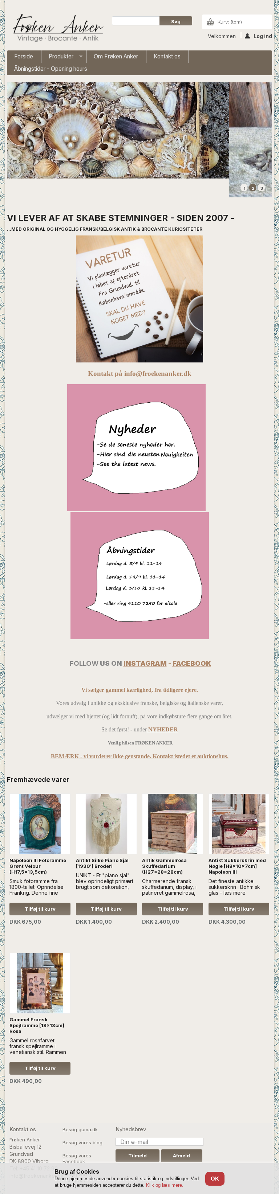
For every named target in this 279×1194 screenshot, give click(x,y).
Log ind (263, 35)
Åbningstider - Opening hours (50, 68)
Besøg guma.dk (80, 1129)
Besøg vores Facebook (76, 1158)
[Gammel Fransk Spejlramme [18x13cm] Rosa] (39, 983)
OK (215, 1178)
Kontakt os (167, 56)
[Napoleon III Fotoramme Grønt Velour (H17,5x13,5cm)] (39, 823)
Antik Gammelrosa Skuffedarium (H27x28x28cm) (164, 866)
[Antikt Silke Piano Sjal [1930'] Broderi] (106, 823)
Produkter (57, 58)
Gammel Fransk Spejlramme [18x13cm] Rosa (36, 1025)
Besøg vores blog (82, 1142)
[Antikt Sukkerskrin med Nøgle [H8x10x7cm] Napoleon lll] (239, 823)
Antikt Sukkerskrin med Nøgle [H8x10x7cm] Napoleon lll (237, 866)
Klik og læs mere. (164, 1185)
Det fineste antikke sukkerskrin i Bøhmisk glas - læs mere (234, 886)
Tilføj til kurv (40, 909)
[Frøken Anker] (57, 29)
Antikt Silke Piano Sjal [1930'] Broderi (102, 863)
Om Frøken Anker (116, 56)
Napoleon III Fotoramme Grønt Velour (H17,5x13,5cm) (37, 866)
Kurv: (230, 22)
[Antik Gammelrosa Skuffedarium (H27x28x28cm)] (172, 823)
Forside (23, 56)
